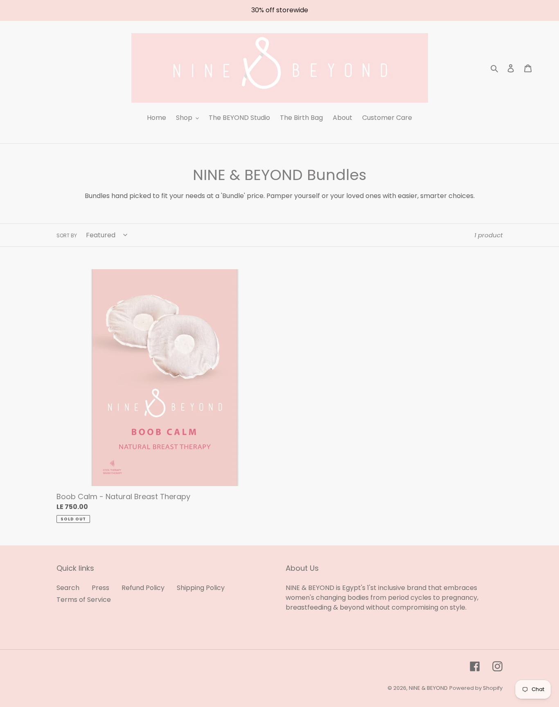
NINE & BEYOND (428, 688)
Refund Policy (143, 587)
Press (100, 587)
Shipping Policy (201, 587)
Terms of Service (83, 599)
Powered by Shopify (476, 688)
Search (67, 587)
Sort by (66, 235)
